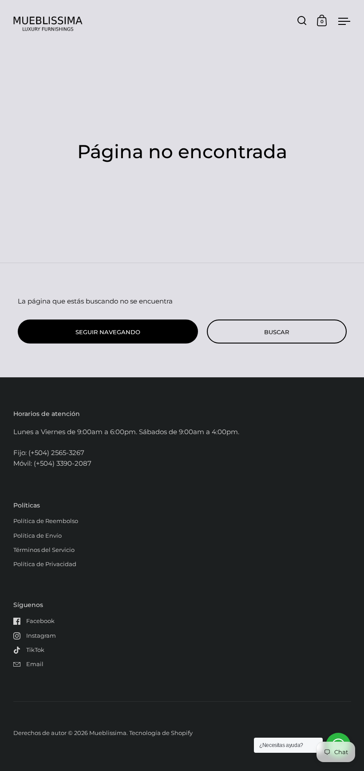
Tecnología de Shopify (161, 732)
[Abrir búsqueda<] (302, 20)
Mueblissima (108, 732)
